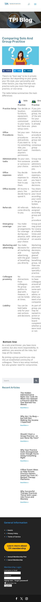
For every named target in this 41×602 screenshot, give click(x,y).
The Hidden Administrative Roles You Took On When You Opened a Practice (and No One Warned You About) (29, 399)
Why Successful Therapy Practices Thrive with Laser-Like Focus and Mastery (28, 495)
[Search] (36, 380)
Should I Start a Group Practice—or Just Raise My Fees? (29, 436)
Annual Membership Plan (17, 557)
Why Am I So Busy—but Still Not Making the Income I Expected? (29, 419)
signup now (8, 581)
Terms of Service (14, 537)
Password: (7, 575)
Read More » (24, 408)
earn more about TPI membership (17, 547)
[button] (7, 70)
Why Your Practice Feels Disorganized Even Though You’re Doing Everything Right (29, 454)
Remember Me (11, 583)
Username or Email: (10, 570)
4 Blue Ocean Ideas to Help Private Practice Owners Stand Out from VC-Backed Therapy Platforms (29, 474)
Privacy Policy (13, 533)
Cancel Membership (15, 560)
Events (10, 530)
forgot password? (21, 581)
